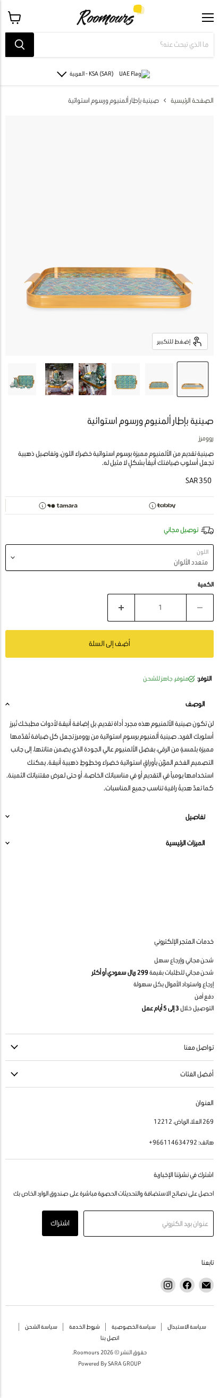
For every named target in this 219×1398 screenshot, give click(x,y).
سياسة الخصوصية (134, 1326)
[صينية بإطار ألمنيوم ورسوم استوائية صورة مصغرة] (159, 379)
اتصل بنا (109, 1338)
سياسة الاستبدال (186, 1326)
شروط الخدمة (84, 1326)
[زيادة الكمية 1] (120, 608)
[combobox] (124, 44)
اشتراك (60, 1223)
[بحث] (19, 44)
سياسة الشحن (41, 1326)
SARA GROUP (124, 1363)
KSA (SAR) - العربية (92, 73)
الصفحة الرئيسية (192, 100)
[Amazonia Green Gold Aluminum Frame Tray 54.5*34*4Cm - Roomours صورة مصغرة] (193, 379)
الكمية (206, 584)
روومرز (206, 438)
